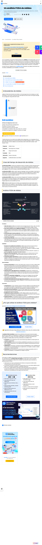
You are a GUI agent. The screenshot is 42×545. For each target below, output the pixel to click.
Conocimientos (8, 39)
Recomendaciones (9, 86)
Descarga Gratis (12, 396)
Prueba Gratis (17, 55)
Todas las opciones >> (21, 331)
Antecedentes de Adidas (10, 78)
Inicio (3, 39)
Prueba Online (28, 327)
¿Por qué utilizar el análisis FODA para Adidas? (15, 84)
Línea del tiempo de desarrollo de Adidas (14, 80)
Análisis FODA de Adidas (14, 82)
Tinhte (7, 72)
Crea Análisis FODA (15, 327)
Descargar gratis (8, 19)
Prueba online (19, 19)
